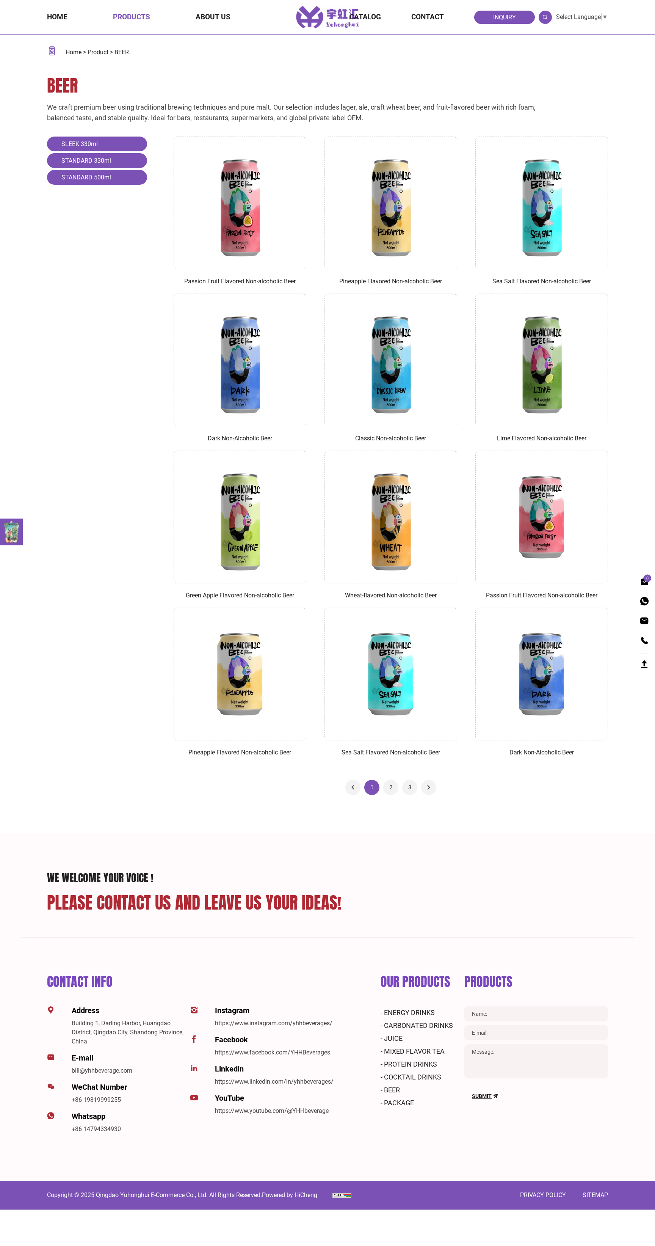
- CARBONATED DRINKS (417, 1025)
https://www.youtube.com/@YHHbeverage (272, 1110)
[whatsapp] (644, 601)
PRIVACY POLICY (543, 1195)
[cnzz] (341, 1195)
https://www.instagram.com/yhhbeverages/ (273, 1023)
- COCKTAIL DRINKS (411, 1077)
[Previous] (352, 787)
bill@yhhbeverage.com (102, 1070)
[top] (644, 662)
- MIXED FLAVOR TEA (413, 1051)
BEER (121, 52)
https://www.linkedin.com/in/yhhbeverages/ (274, 1081)
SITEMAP (595, 1195)
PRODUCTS (488, 981)
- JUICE (392, 1038)
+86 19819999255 (96, 1099)
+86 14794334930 (96, 1129)
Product (99, 52)
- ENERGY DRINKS (408, 1013)
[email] (644, 621)
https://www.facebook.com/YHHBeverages (272, 1052)
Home (74, 52)
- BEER (390, 1090)
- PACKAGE (397, 1103)
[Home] (327, 16)
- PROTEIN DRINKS (409, 1064)
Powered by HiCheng (289, 1195)
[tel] (644, 641)
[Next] (428, 787)
